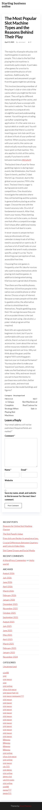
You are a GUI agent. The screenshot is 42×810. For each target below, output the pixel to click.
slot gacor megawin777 (13, 696)
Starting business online (14, 4)
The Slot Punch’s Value (13, 534)
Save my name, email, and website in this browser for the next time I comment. (20, 496)
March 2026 (8, 591)
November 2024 (10, 657)
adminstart (22, 42)
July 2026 (7, 577)
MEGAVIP (26, 160)
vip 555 (6, 766)
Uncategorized (19, 395)
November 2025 (10, 608)
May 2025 (7, 635)
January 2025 (9, 652)
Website (9, 480)
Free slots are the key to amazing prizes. (20, 538)
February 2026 (9, 595)
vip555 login (8, 780)
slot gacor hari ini (10, 692)
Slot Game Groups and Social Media (19, 550)
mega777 (7, 790)
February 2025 (9, 648)
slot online (7, 686)
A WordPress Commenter (14, 560)
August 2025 (8, 621)
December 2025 (10, 604)
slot (4, 676)
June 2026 (7, 582)
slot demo (7, 770)
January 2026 (9, 599)
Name (8, 469)
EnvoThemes (25, 806)
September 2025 (10, 617)
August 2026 (8, 573)
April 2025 (7, 639)
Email (24, 469)
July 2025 (7, 626)
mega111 (7, 793)
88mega (6, 739)
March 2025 (8, 643)
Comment (10, 435)
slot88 (6, 672)
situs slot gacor (10, 689)
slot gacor (7, 679)
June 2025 (7, 630)
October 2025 (9, 613)
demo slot (7, 776)
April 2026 (7, 586)
